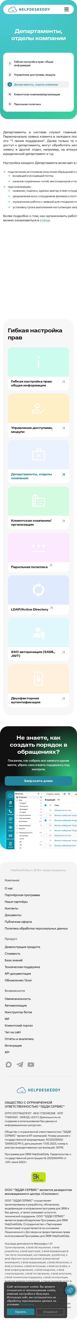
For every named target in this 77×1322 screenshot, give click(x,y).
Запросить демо (38, 781)
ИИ (7, 1019)
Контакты (11, 908)
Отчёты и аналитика (19, 1039)
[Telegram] (20, 1065)
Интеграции (13, 1045)
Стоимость (12, 954)
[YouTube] (31, 1065)
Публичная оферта (18, 922)
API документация (18, 974)
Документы (13, 915)
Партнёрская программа (22, 895)
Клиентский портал (19, 1025)
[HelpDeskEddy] (33, 9)
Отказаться (50, 1311)
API (7, 1052)
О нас (9, 888)
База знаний (14, 960)
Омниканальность (18, 999)
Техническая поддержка (22, 967)
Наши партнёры (16, 902)
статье (45, 220)
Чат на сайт (13, 1032)
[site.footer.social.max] (9, 1065)
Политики (26, 1304)
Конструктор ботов (18, 1012)
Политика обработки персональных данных (36, 928)
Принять (20, 1311)
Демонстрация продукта (22, 947)
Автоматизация (16, 1005)
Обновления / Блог (18, 980)
